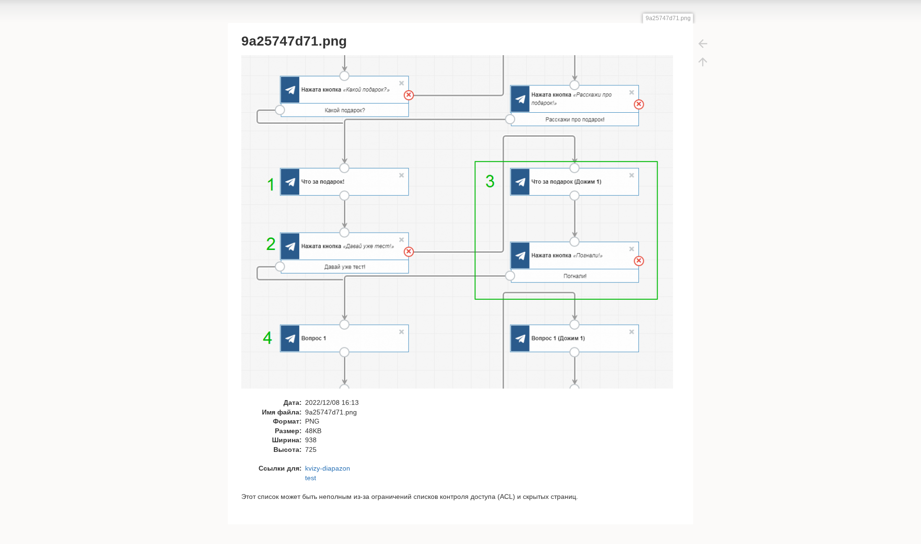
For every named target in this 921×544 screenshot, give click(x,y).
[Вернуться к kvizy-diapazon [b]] (703, 43)
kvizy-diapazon (327, 468)
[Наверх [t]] (703, 61)
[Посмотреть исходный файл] (462, 226)
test (310, 478)
